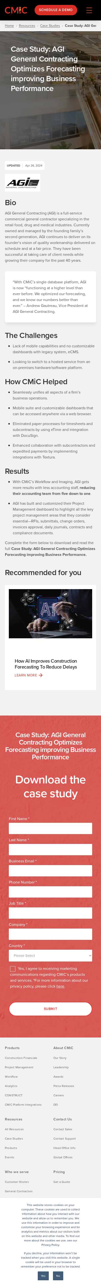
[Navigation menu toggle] (89, 10)
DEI (55, 1104)
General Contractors (19, 1191)
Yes (43, 1276)
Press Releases (63, 1086)
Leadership (61, 1067)
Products (11, 1148)
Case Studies (50, 25)
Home (9, 25)
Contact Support (64, 1138)
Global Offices (63, 1157)
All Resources (14, 1129)
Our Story (59, 1058)
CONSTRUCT (14, 1095)
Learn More (26, 675)
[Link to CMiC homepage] (17, 10)
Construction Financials (21, 1058)
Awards (58, 1076)
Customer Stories (17, 1182)
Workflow (11, 1076)
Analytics (11, 1086)
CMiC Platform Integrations (23, 1104)
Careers (58, 1095)
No (58, 1276)
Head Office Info (64, 1148)
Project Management (19, 1067)
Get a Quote (61, 1182)
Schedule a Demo (56, 10)
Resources (27, 25)
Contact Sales (62, 1129)
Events (9, 1157)
